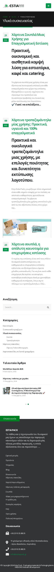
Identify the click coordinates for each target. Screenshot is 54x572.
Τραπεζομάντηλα (13, 340)
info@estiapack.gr (18, 554)
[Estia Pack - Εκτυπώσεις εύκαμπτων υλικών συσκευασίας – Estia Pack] (13, 5)
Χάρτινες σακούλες (11, 344)
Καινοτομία (8, 326)
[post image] (27, 228)
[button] (26, 404)
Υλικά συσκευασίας (12, 333)
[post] (6, 390)
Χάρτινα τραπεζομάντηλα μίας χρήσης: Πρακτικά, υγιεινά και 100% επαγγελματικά (31, 126)
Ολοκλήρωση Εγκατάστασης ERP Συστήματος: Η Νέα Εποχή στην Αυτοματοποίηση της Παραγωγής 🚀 (28, 390)
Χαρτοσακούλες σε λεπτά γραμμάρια (18, 351)
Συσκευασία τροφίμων (12, 329)
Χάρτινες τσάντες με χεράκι (15, 378)
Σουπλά (9, 337)
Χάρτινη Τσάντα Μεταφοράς (17, 348)
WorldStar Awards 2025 (13, 369)
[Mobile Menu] (48, 5)
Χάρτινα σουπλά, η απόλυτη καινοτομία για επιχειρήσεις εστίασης (30, 248)
